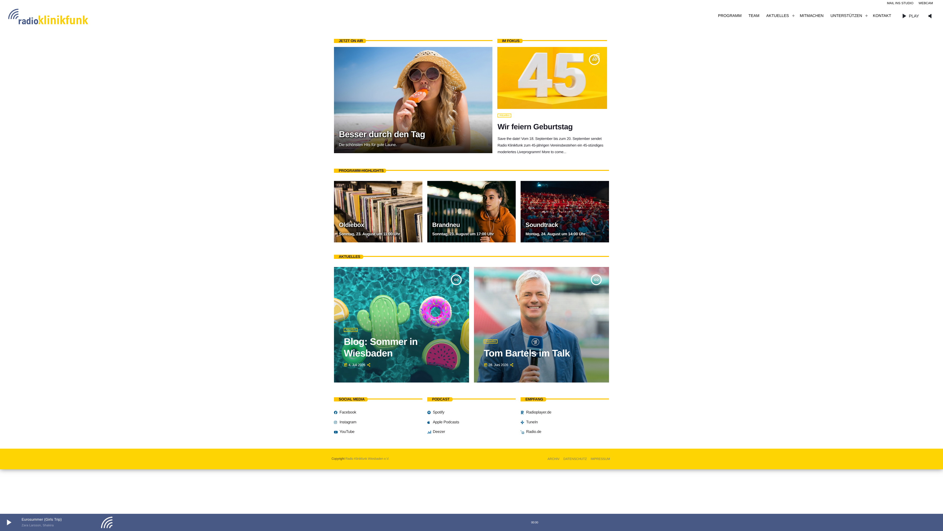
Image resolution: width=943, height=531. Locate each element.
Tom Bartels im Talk (527, 353)
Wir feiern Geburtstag (535, 126)
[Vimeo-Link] (59, 16)
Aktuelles (504, 115)
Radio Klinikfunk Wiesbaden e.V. (367, 458)
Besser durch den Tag (382, 134)
